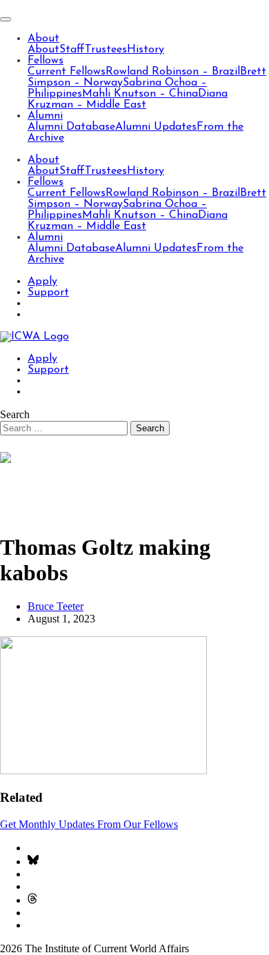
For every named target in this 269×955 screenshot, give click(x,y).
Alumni (45, 115)
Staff (72, 49)
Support (48, 292)
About (43, 38)
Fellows (45, 60)
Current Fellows (67, 71)
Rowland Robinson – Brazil (173, 71)
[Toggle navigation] (5, 19)
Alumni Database (71, 126)
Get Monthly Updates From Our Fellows (89, 824)
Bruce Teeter (55, 606)
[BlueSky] (33, 861)
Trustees (106, 49)
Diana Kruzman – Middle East (128, 99)
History (145, 49)
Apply (42, 281)
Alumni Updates (156, 126)
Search (15, 414)
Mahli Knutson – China (140, 93)
